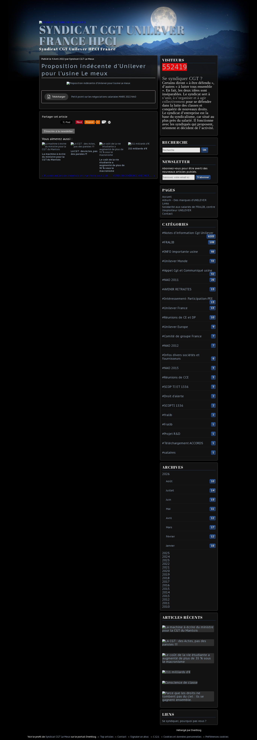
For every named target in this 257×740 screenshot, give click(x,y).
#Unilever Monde (175, 261)
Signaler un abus (139, 736)
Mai (168, 509)
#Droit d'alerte (173, 396)
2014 (166, 592)
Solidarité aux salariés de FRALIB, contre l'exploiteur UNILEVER (188, 208)
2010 (166, 606)
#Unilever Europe (175, 327)
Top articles (106, 736)
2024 (166, 556)
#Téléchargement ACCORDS (182, 443)
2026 (166, 474)
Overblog (196, 730)
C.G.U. (156, 736)
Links (165, 203)
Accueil (167, 196)
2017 (166, 581)
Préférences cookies (216, 736)
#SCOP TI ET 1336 (175, 387)
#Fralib (167, 424)
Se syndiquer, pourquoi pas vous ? (184, 721)
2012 (166, 599)
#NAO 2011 (170, 280)
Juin (168, 499)
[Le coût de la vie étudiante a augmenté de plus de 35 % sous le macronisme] (189, 662)
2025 (166, 553)
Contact (167, 213)
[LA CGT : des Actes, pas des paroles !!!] (189, 644)
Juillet (170, 490)
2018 (166, 578)
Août (169, 481)
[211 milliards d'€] (177, 672)
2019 (166, 574)
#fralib (167, 415)
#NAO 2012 (170, 345)
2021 (166, 567)
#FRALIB (168, 242)
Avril (169, 518)
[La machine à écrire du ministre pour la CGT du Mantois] (189, 630)
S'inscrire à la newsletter (58, 131)
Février (170, 536)
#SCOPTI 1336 (172, 405)
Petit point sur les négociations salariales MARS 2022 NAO (103, 96)
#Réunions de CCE (175, 377)
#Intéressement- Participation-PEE (187, 298)
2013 (166, 596)
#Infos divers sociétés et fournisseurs (180, 356)
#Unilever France (175, 308)
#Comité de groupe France (182, 336)
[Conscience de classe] (180, 682)
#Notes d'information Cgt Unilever (187, 233)
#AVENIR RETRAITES (176, 289)
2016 (166, 585)
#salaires (169, 452)
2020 (166, 571)
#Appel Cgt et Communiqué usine (187, 270)
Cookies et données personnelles (182, 736)
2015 (166, 589)
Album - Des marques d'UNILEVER (184, 200)
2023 (166, 560)
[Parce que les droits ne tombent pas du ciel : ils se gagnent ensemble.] (189, 700)
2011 (166, 603)
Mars (169, 527)
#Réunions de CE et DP (179, 317)
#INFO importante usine (180, 251)
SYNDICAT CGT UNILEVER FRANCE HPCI (112, 35)
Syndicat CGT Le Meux (58, 736)
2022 (166, 564)
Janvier (170, 545)
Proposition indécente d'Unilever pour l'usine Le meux (93, 69)
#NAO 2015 (170, 368)
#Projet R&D (171, 434)
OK (204, 150)
